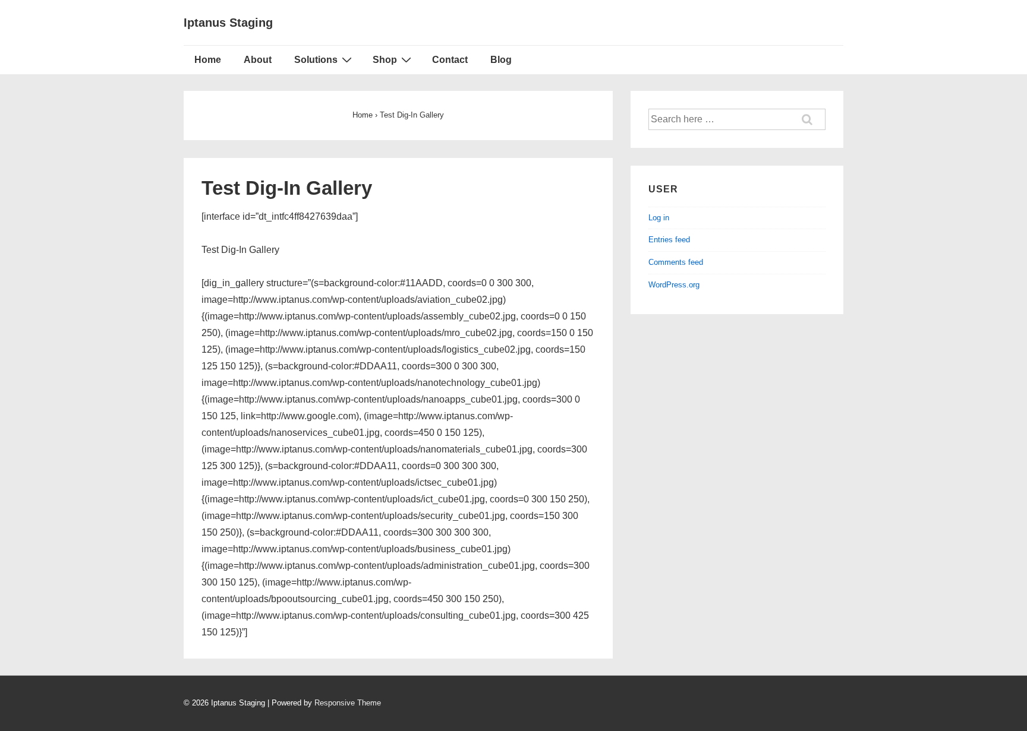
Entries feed (669, 239)
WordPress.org (674, 284)
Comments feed (675, 262)
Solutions (316, 60)
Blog (501, 60)
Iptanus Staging (228, 22)
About (258, 60)
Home (207, 60)
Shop (385, 60)
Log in (658, 217)
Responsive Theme (347, 702)
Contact (450, 60)
